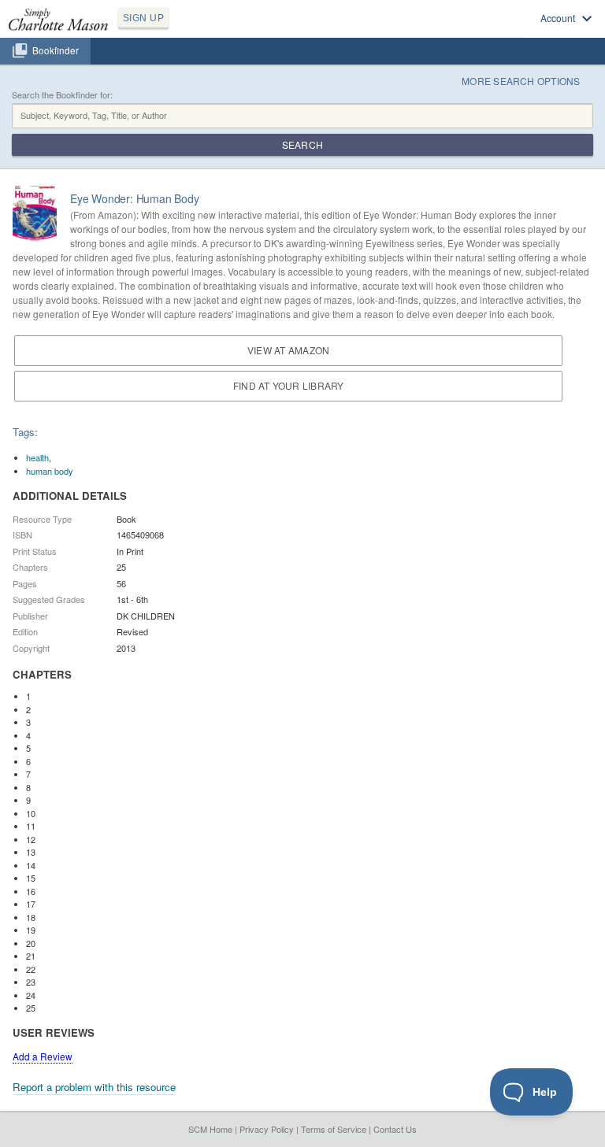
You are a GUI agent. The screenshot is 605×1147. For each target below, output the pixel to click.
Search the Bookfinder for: (62, 95)
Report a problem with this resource (94, 1086)
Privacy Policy (266, 1129)
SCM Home (210, 1129)
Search (302, 144)
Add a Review (42, 1056)
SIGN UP (143, 18)
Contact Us (395, 1129)
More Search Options (521, 80)
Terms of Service (333, 1129)
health (37, 457)
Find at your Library (288, 385)
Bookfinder (55, 50)
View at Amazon (288, 350)
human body (49, 470)
